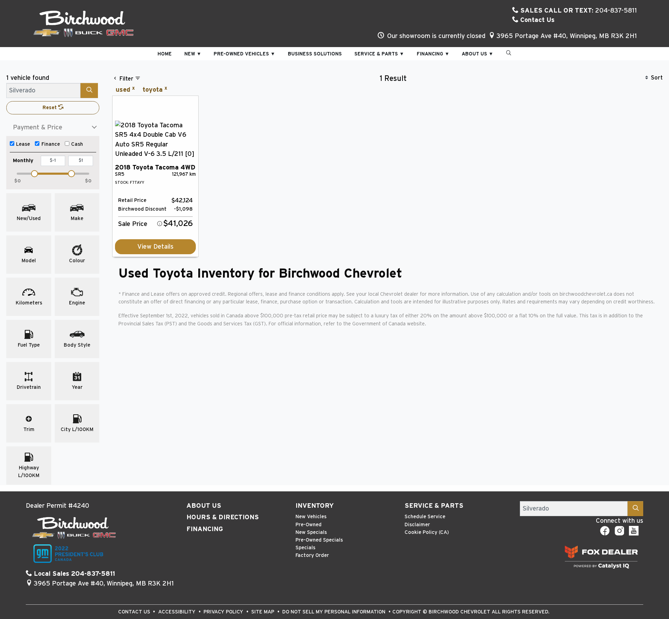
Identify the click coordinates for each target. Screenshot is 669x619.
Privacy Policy (224, 611)
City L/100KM (77, 429)
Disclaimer (417, 524)
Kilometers (29, 302)
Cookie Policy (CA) (427, 532)
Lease (23, 144)
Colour (77, 260)
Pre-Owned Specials (319, 540)
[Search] (89, 90)
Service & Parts (434, 506)
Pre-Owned (308, 524)
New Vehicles (310, 516)
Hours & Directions (222, 517)
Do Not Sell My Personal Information (334, 611)
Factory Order (312, 555)
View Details (155, 246)
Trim (28, 429)
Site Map (263, 611)
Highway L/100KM (28, 471)
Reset (50, 107)
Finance (50, 144)
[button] (164, 54)
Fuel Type (29, 345)
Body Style (77, 345)
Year (77, 387)
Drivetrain (29, 387)
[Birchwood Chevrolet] (83, 23)
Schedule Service (425, 516)
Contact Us (536, 20)
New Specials (311, 532)
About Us (203, 506)
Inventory (314, 506)
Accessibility (177, 611)
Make (77, 218)
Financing (204, 529)
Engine (77, 302)
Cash (77, 144)
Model (29, 260)
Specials (305, 547)
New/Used (29, 218)
